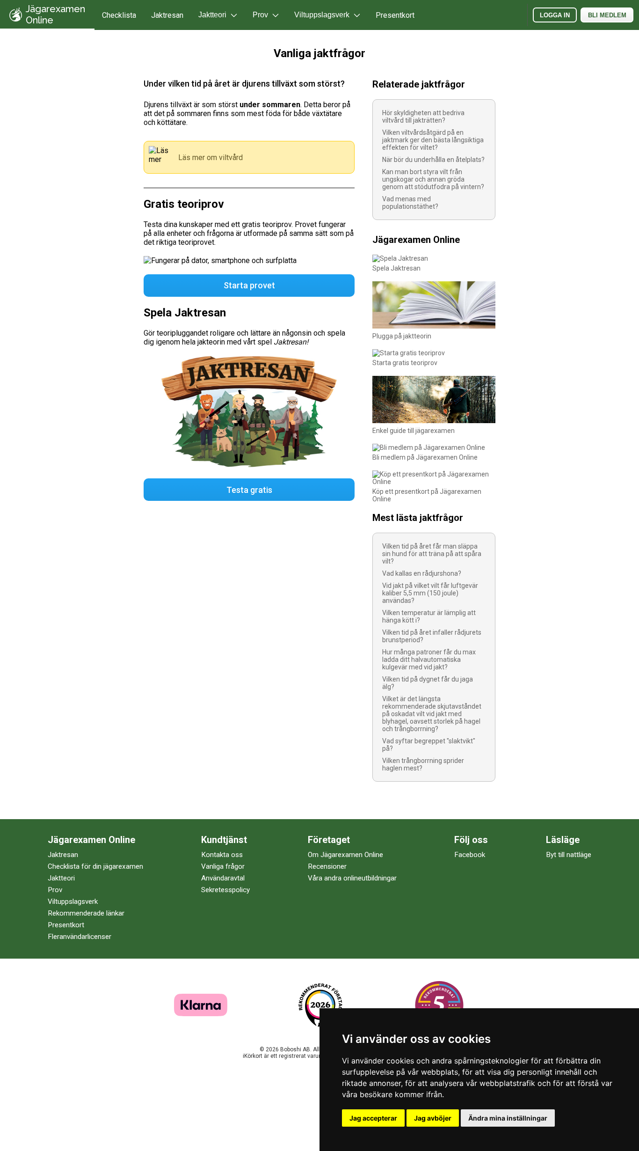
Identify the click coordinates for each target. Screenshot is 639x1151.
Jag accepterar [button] (373, 1118)
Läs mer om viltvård (210, 157)
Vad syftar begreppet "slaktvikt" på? (428, 744)
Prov (55, 890)
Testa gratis (249, 490)
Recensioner (327, 866)
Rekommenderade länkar (86, 913)
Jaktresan (167, 15)
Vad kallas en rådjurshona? (421, 573)
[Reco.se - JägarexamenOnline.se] (320, 1005)
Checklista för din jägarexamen (95, 866)
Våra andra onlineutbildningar (352, 878)
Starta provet (249, 285)
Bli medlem (607, 15)
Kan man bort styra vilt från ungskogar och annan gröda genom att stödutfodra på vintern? (433, 179)
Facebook (469, 854)
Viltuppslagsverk (73, 901)
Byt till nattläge (568, 854)
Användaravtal (223, 878)
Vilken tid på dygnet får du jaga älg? (427, 682)
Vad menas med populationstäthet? (410, 202)
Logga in (555, 15)
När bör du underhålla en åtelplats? (433, 159)
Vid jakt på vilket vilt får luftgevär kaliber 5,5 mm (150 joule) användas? (430, 593)
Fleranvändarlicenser (79, 936)
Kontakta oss (222, 854)
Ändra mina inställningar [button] (507, 1118)
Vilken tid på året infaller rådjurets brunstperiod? (431, 636)
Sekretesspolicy (225, 890)
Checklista (119, 15)
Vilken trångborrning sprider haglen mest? (423, 764)
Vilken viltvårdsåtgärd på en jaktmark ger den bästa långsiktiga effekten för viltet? (433, 140)
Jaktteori (61, 878)
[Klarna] (200, 1013)
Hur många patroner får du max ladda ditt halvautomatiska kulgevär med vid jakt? (429, 659)
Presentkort (395, 15)
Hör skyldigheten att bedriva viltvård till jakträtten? (423, 116)
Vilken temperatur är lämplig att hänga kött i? (429, 616)
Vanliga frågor (223, 866)
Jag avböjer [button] (432, 1118)
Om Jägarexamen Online (345, 854)
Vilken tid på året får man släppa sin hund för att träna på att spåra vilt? (431, 554)
